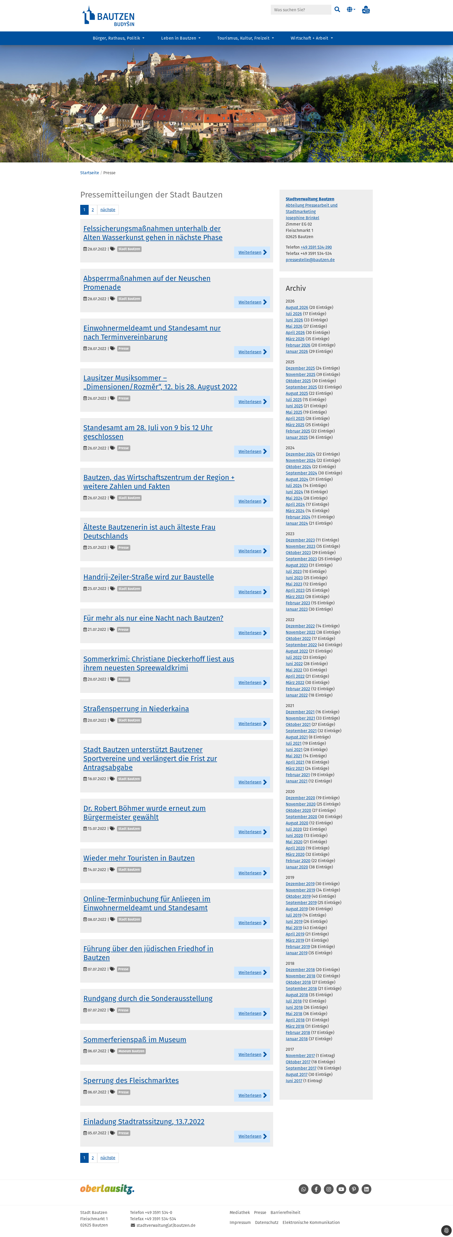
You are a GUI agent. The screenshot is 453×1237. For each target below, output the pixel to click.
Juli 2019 (293, 915)
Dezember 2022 (300, 625)
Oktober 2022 (298, 638)
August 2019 (297, 908)
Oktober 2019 (298, 896)
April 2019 (295, 934)
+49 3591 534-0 (158, 1212)
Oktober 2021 (298, 724)
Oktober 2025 (298, 380)
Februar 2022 (298, 688)
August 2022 (297, 651)
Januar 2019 (297, 952)
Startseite (89, 172)
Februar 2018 (298, 1032)
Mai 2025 (294, 412)
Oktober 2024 (298, 466)
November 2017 (300, 1055)
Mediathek (240, 1212)
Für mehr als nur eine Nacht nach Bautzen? (153, 618)
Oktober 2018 (298, 982)
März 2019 (295, 940)
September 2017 (301, 1068)
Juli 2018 (294, 1001)
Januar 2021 (297, 781)
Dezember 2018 (300, 969)
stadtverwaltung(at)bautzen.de (166, 1225)
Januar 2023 (297, 609)
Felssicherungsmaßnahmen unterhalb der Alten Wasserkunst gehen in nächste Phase (153, 233)
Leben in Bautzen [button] (179, 38)
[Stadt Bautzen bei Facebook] (316, 1192)
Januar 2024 (297, 523)
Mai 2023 (294, 584)
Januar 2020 (297, 866)
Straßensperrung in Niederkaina (136, 708)
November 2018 (300, 975)
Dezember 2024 (300, 454)
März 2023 (295, 596)
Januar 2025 (297, 437)
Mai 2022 (294, 669)
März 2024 (295, 510)
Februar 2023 (298, 602)
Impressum (240, 1222)
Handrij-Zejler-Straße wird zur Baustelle (148, 577)
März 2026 (295, 338)
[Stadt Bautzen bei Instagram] (328, 1192)
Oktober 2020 (298, 810)
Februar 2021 (298, 774)
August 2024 (297, 479)
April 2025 (295, 418)
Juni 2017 (294, 1080)
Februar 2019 (298, 946)
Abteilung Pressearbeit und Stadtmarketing (312, 205)
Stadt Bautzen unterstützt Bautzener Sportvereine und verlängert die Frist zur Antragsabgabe (150, 758)
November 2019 (300, 890)
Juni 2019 (294, 921)
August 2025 (297, 393)
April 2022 (295, 676)
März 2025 (295, 424)
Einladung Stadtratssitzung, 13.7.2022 (143, 1121)
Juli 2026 (294, 313)
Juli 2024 (294, 485)
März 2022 (295, 682)
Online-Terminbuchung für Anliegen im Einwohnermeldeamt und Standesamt (147, 903)
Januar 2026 (297, 351)
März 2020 (295, 854)
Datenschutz (266, 1222)
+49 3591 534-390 (316, 247)
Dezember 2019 (300, 883)
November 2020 (301, 804)
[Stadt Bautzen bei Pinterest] (354, 1192)
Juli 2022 (294, 657)
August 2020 (297, 822)
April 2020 (295, 848)
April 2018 (295, 1019)
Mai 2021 (294, 755)
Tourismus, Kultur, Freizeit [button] (244, 38)
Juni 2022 (294, 663)
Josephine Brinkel (302, 217)
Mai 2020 (294, 841)
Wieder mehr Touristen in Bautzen (139, 858)
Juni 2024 (294, 491)
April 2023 (295, 590)
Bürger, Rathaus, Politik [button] (117, 38)
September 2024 (301, 472)
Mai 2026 (294, 326)
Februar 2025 (298, 431)
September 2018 (301, 988)
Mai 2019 (294, 927)
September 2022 (301, 644)
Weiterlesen (250, 252)
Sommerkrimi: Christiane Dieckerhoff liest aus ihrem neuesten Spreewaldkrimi (158, 663)
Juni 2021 (294, 749)
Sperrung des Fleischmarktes (131, 1080)
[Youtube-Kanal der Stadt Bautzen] (341, 1192)
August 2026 (297, 307)
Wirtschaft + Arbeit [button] (310, 38)
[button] (351, 10)
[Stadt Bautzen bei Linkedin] (366, 1192)
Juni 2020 (294, 835)
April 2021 (295, 762)
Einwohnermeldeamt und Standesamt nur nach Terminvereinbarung (152, 332)
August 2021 (297, 737)
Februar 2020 (298, 860)
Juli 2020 (294, 829)
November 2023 (300, 546)
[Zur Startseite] (108, 15)
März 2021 (295, 768)
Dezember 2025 (300, 368)
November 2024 (301, 460)
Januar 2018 (297, 1038)
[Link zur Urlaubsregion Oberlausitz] (107, 1189)
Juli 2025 (294, 399)
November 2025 (300, 374)
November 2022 (300, 632)
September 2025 (301, 387)
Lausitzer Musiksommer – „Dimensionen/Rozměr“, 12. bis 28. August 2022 (160, 382)
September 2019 (301, 902)
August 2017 (297, 1074)
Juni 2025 (294, 405)
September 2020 (301, 816)
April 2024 (295, 504)
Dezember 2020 (300, 797)
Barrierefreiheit (285, 1212)
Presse (260, 1212)
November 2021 (300, 718)
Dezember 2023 (300, 540)
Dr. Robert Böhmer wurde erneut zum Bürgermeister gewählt (144, 813)
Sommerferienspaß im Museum (134, 1039)
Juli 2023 (294, 571)
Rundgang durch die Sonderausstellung (148, 998)
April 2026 (295, 332)
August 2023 (297, 565)
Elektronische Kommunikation (311, 1222)
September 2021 (301, 730)
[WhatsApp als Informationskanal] (303, 1192)
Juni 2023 (294, 577)
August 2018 (297, 994)
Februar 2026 (298, 345)
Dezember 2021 (300, 711)
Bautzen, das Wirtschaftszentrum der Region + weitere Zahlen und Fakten (159, 482)
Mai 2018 (294, 1013)
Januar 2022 (297, 695)
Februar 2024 (298, 516)
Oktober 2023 (298, 552)
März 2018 (295, 1026)
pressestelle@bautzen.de (310, 259)
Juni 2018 (294, 1007)
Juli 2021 (293, 743)
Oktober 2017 (298, 1061)
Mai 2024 (294, 498)
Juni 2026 (294, 320)
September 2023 (301, 558)
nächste (107, 209)
